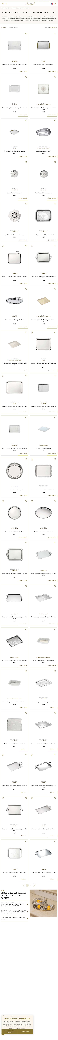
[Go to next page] (34, 885)
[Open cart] (55, 3)
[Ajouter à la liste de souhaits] (26, 33)
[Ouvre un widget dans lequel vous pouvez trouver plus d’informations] (6, 1037)
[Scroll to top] (54, 1035)
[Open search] (6, 3)
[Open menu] (2, 3)
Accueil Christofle (5, 8)
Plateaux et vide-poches (23, 8)
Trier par (47, 27)
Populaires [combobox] (52, 27)
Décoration (13, 8)
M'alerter (52, 707)
